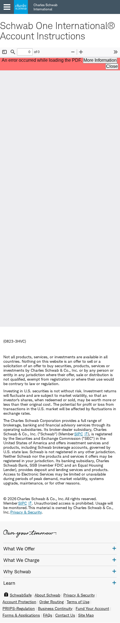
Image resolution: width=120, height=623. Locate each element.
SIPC (78, 433)
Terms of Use (78, 602)
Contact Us (65, 615)
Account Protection (19, 602)
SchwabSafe (21, 595)
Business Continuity (55, 608)
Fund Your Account (92, 608)
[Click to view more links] (114, 548)
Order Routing (51, 602)
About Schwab (47, 595)
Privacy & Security (26, 512)
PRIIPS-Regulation (19, 608)
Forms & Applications (21, 615)
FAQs (47, 615)
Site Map (86, 615)
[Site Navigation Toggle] (7, 7)
